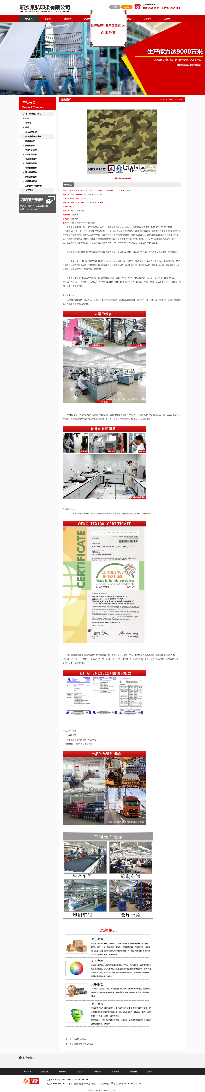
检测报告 (128, 19)
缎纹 (27, 127)
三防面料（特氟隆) (33, 186)
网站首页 (29, 19)
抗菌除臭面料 (31, 181)
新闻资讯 (68, 19)
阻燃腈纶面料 (31, 172)
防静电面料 (30, 145)
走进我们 (48, 19)
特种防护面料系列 (33, 136)
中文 (115, 7)
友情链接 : (29, 1057)
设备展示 (108, 19)
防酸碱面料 (30, 141)
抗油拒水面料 (31, 150)
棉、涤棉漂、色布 (33, 114)
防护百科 (147, 19)
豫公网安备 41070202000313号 (127, 1084)
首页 (164, 99)
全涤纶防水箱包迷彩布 (83, 1044)
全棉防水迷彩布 (80, 1039)
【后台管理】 (104, 1084)
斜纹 (27, 118)
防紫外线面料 (31, 177)
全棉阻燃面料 (31, 154)
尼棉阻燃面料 (31, 163)
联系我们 (167, 19)
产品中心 (170, 99)
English (127, 7)
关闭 (85, 61)
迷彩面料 (29, 190)
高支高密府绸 (31, 132)
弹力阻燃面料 (31, 168)
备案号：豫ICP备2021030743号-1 (102, 1090)
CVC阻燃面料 (31, 159)
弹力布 (28, 123)
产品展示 (88, 19)
